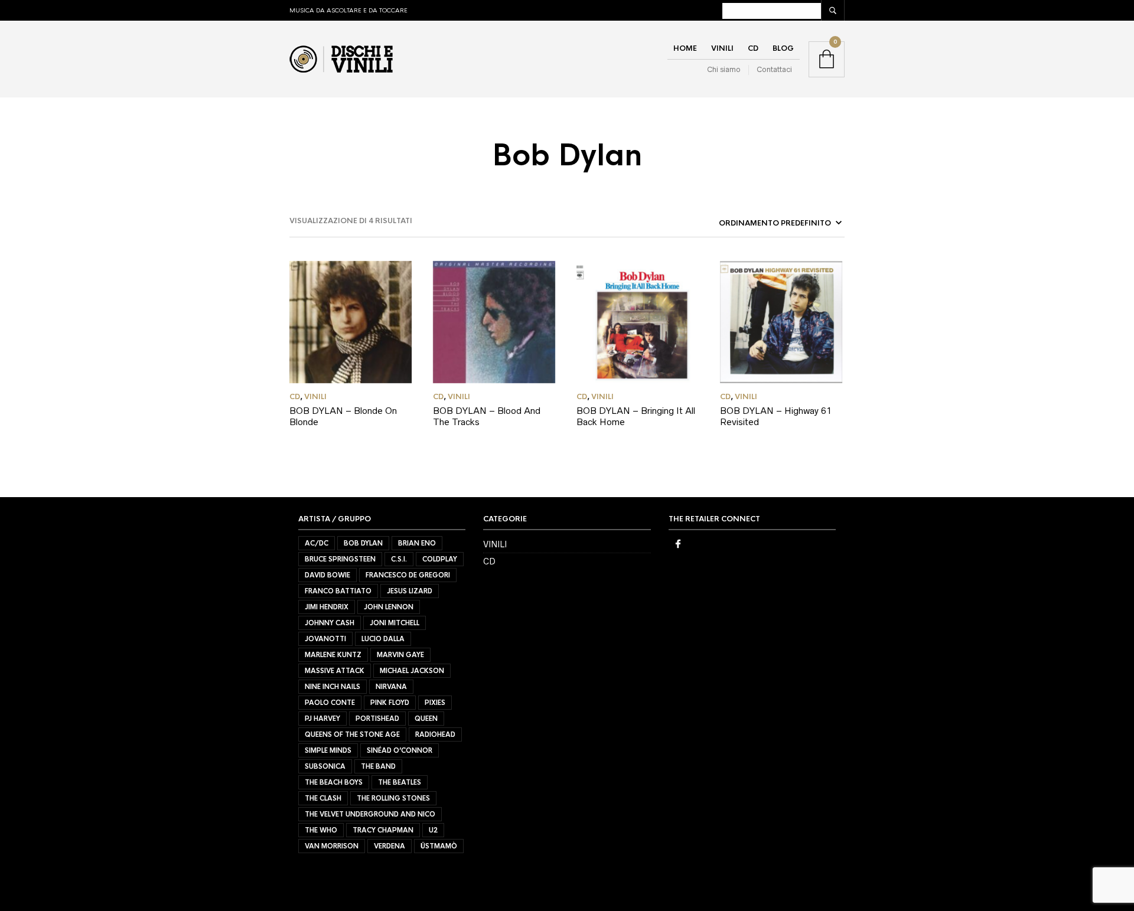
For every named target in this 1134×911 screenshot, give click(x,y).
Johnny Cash (329, 623)
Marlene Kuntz (333, 655)
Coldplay (439, 559)
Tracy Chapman (383, 830)
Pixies (435, 702)
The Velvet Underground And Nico (370, 814)
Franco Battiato (338, 591)
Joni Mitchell (394, 623)
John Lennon (388, 607)
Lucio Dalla (383, 639)
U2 (433, 830)
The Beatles (399, 782)
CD (753, 48)
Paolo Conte (330, 702)
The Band (378, 766)
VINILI (722, 48)
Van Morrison (332, 846)
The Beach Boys (334, 782)
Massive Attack (334, 671)
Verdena (389, 846)
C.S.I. (399, 559)
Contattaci (774, 69)
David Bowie (327, 575)
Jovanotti (325, 639)
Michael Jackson (412, 671)
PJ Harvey (322, 718)
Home (685, 48)
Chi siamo (724, 69)
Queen (426, 718)
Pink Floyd (389, 702)
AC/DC (316, 543)
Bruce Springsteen (340, 559)
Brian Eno (417, 543)
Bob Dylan (363, 543)
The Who (321, 830)
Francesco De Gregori (408, 575)
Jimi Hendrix (326, 607)
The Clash (323, 798)
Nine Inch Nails (332, 687)
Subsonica (325, 766)
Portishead (377, 718)
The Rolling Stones (393, 798)
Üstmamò (439, 846)
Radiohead (435, 734)
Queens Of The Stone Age (352, 734)
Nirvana (391, 687)
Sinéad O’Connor (399, 750)
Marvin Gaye (400, 655)
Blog (783, 48)
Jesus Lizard (409, 591)
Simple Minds (328, 750)
